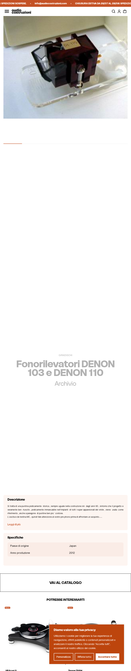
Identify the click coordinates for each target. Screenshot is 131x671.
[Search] (113, 11)
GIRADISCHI (65, 355)
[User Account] (119, 11)
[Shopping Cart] (124, 11)
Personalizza (63, 656)
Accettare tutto (107, 656)
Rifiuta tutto (84, 656)
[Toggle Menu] (7, 11)
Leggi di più (14, 524)
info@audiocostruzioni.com (47, 3)
